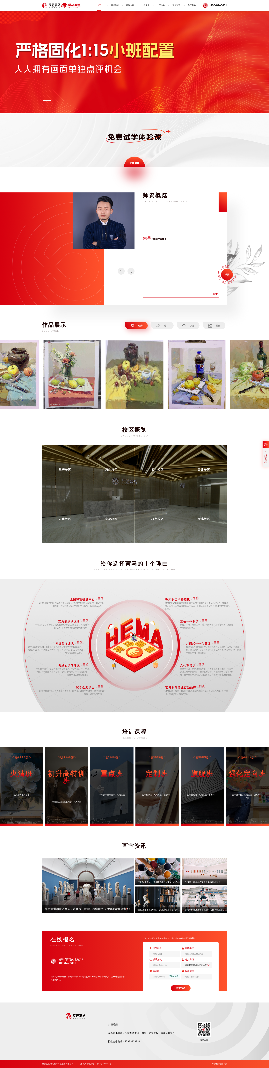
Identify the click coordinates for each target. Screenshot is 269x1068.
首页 (99, 5)
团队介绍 (130, 5)
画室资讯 (176, 5)
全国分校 (161, 5)
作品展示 (145, 5)
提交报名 (180, 988)
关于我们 (192, 5)
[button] (47, 100)
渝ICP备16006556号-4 (105, 1064)
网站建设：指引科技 (219, 1064)
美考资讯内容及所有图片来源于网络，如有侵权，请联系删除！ (141, 1033)
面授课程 (115, 5)
